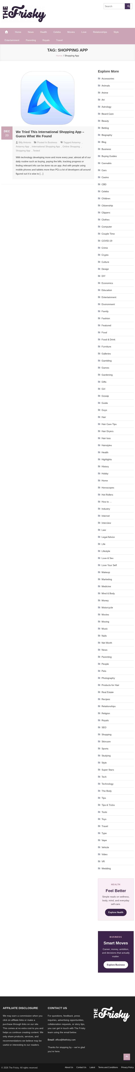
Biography (107, 135)
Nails (104, 635)
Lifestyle (106, 551)
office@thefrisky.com (65, 1040)
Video (105, 854)
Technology (107, 784)
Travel (59, 40)
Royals (46, 40)
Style (116, 32)
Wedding (106, 868)
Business (52, 142)
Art (103, 99)
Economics (107, 283)
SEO (104, 727)
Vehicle (105, 847)
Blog (104, 142)
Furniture (106, 346)
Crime (105, 248)
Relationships (100, 32)
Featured (106, 325)
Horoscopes (108, 487)
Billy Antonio (25, 142)
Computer (107, 226)
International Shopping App (46, 146)
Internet (106, 516)
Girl (103, 389)
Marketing (107, 579)
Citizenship (107, 205)
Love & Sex (107, 558)
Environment (108, 304)
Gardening (107, 374)
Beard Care (108, 114)
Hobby (105, 473)
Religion (106, 713)
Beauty (105, 121)
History (105, 466)
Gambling (107, 360)
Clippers (106, 212)
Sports (105, 748)
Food (104, 332)
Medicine (106, 586)
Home (18, 32)
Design (105, 269)
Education (107, 290)
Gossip (105, 396)
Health (43, 32)
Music (105, 628)
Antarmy (76, 142)
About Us (69, 1067)
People (105, 664)
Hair (104, 417)
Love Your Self (109, 565)
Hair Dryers (107, 431)
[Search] (127, 6)
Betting (105, 128)
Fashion (106, 318)
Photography (108, 678)
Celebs (57, 32)
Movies (71, 32)
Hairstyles (107, 445)
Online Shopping (71, 146)
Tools (104, 812)
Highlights (107, 459)
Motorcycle (107, 607)
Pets (104, 671)
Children (106, 198)
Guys (104, 410)
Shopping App (23, 150)
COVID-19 (107, 240)
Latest (92, 1067)
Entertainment (12, 40)
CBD (104, 184)
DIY (103, 276)
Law (104, 530)
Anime (105, 92)
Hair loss (106, 438)
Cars (104, 170)
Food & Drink (108, 339)
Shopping (106, 734)
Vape (104, 840)
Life (103, 544)
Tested (36, 150)
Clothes (105, 219)
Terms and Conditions (108, 1067)
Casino (105, 177)
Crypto (105, 255)
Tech (104, 776)
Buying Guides (109, 156)
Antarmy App (22, 146)
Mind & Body (108, 593)
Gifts (104, 382)
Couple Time (108, 233)
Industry (106, 508)
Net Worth (107, 642)
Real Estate (108, 692)
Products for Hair (110, 685)
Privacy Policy (127, 1067)
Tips (104, 798)
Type (104, 833)
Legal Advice (108, 537)
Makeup (106, 572)
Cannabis (106, 163)
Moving (105, 621)
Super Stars (108, 769)
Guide (105, 403)
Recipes (106, 699)
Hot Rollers (107, 494)
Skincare (106, 741)
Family (105, 311)
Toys (104, 819)
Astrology (106, 106)
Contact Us (81, 1067)
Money (105, 600)
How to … (107, 501)
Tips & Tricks (108, 805)
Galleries (106, 353)
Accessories (108, 78)
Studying (106, 755)
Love (83, 32)
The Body (107, 791)
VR (103, 861)
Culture (105, 262)
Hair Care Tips (109, 424)
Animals (106, 85)
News (31, 32)
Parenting (31, 40)
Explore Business (116, 965)
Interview (106, 523)
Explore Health (115, 912)
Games (105, 367)
